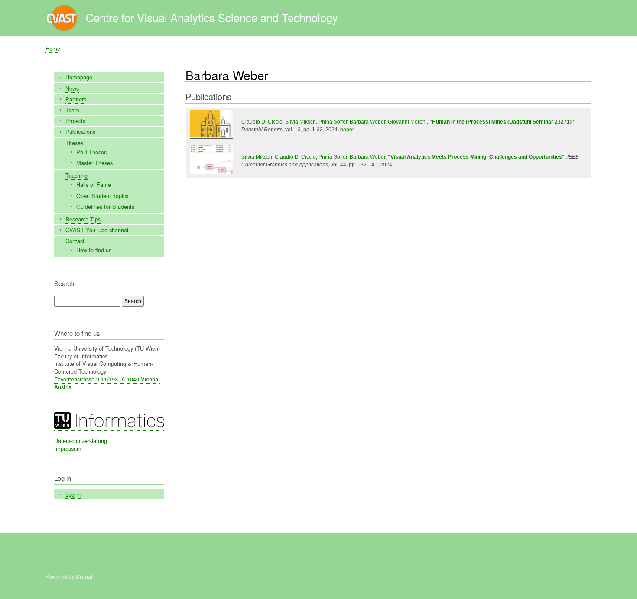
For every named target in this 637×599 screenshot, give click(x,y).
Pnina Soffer (332, 122)
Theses (74, 143)
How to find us (93, 250)
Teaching (76, 175)
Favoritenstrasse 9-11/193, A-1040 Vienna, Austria (107, 383)
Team (72, 110)
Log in (73, 494)
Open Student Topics (102, 196)
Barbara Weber (367, 122)
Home (53, 48)
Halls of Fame (93, 184)
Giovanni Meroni (407, 122)
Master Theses (94, 163)
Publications (80, 131)
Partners (75, 99)
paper (347, 130)
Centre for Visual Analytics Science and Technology (212, 17)
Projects (75, 121)
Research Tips (83, 219)
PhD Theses (91, 152)
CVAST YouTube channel (96, 230)
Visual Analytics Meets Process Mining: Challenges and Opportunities (476, 157)
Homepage (78, 77)
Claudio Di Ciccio (262, 122)
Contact (74, 241)
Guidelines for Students (105, 206)
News (72, 88)
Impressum (67, 448)
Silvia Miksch (300, 122)
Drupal (84, 576)
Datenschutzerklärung (80, 440)
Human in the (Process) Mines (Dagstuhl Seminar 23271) (502, 122)
